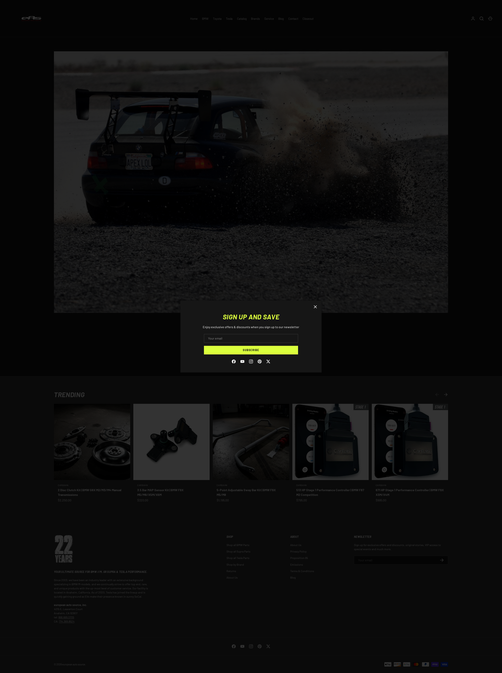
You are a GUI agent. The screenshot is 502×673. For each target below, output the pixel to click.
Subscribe (251, 350)
